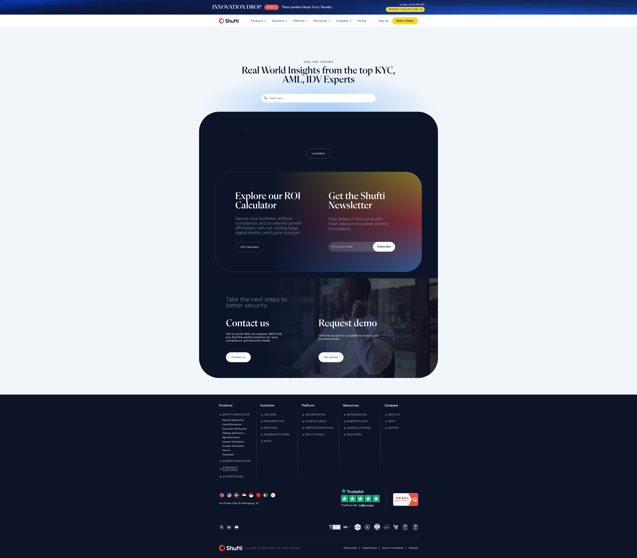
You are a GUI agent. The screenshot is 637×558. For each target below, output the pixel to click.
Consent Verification (233, 442)
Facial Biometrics (231, 424)
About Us (394, 415)
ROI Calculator (250, 247)
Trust (391, 421)
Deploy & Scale (314, 435)
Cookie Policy (369, 548)
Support (393, 428)
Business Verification (236, 461)
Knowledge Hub (357, 415)
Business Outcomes (276, 435)
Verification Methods (319, 428)
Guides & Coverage (359, 428)
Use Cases (270, 415)
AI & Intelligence (315, 421)
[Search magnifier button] (265, 98)
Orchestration (315, 415)
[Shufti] (229, 21)
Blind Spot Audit (357, 421)
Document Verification (234, 429)
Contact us (238, 357)
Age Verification (231, 437)
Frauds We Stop (274, 421)
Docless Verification (233, 446)
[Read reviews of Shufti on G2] (405, 500)
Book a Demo (405, 21)
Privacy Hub (350, 548)
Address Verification (233, 433)
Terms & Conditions (392, 548)
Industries (270, 428)
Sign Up (384, 21)
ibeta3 (335, 527)
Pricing (361, 21)
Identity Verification (235, 415)
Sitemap (413, 548)
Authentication (232, 477)
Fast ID (226, 450)
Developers (354, 435)
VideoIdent (228, 455)
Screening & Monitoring (230, 469)
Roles (267, 441)
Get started (331, 357)
